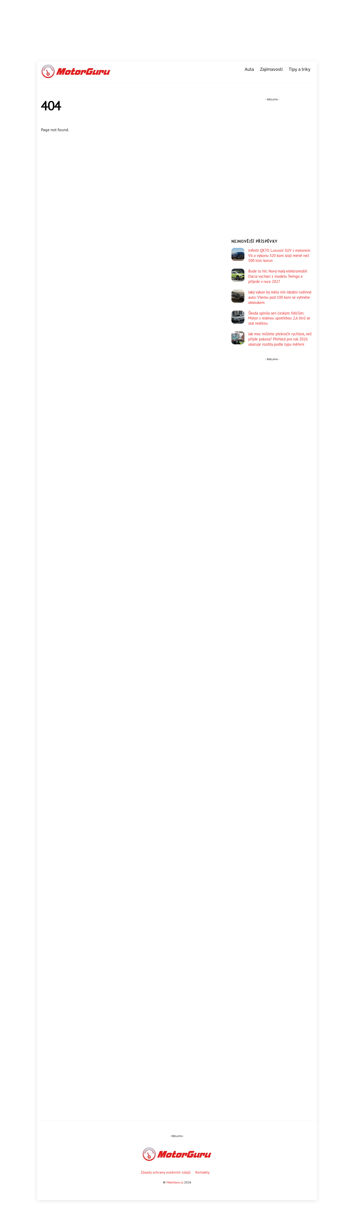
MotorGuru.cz (174, 1182)
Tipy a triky (299, 69)
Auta (249, 69)
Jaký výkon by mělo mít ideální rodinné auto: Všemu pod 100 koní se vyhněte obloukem (279, 297)
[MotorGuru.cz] (76, 75)
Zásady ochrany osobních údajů (166, 1172)
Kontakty (202, 1172)
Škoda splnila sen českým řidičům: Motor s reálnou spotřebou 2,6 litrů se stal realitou (279, 318)
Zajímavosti (271, 69)
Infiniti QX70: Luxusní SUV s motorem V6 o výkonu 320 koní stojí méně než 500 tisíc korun (279, 255)
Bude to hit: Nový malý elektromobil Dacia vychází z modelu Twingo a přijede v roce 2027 (277, 276)
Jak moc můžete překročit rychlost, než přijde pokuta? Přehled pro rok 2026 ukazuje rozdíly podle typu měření (280, 339)
